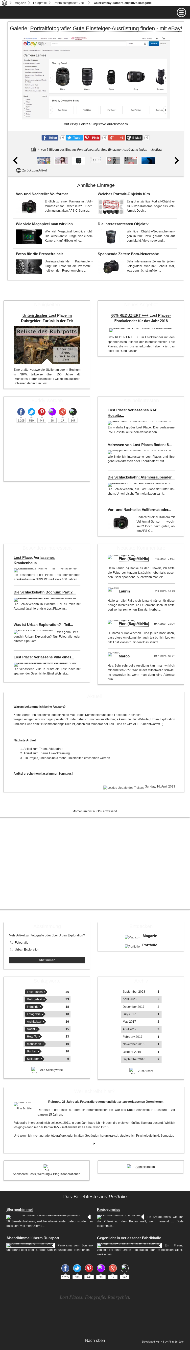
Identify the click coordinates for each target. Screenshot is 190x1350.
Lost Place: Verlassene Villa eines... (44, 657)
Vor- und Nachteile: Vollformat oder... (139, 510)
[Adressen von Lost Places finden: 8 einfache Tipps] (140, 452)
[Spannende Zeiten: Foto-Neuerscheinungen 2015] (111, 266)
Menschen (34, 1044)
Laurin (124, 591)
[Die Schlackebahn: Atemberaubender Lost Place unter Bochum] (140, 484)
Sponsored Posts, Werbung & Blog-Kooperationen (46, 1174)
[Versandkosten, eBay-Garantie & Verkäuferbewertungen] (131, 161)
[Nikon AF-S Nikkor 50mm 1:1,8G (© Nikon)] (78, 161)
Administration (145, 1167)
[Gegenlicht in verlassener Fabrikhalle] (129, 1245)
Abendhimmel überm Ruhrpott (32, 1238)
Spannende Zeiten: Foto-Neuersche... (130, 254)
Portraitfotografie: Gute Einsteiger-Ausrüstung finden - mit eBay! (106, 28)
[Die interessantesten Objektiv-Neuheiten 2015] (111, 236)
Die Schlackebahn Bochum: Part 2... (44, 592)
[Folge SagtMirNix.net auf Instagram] (52, 412)
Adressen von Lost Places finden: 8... (140, 445)
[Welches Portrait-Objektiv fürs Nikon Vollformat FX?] (111, 206)
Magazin (20, 2)
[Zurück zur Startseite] (4, 3)
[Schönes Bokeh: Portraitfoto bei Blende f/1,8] (61, 161)
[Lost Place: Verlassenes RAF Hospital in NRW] (140, 423)
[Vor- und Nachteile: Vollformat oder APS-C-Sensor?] (29, 206)
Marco (124, 656)
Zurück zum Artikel (34, 170)
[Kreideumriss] (120, 1217)
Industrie (33, 1007)
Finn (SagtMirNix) (134, 559)
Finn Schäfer (176, 1341)
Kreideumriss (108, 1209)
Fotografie (40, 2)
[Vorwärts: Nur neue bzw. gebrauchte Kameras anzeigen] (175, 106)
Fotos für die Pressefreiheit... (41, 254)
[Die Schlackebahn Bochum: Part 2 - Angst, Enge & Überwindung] (46, 599)
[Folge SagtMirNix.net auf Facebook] (21, 412)
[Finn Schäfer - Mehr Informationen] (24, 1104)
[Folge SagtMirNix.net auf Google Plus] (62, 412)
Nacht (31, 1029)
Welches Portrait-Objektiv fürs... (125, 194)
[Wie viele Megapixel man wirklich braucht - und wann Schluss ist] (29, 236)
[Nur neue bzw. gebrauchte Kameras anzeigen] (113, 161)
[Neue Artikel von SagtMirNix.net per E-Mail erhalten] (73, 412)
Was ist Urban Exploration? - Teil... (43, 625)
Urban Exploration (27, 949)
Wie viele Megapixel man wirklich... (46, 224)
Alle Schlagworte (51, 1070)
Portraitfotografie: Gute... (70, 2)
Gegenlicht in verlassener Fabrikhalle (129, 1238)
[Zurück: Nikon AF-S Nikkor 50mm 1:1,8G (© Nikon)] (16, 106)
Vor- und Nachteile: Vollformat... (43, 194)
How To (32, 1036)
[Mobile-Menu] (95, 12)
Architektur (34, 1021)
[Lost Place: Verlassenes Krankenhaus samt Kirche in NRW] (46, 570)
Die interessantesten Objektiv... (124, 224)
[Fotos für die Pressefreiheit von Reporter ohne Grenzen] (29, 266)
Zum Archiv (145, 1071)
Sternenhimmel (19, 1209)
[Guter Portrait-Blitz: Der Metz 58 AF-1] (148, 161)
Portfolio (149, 945)
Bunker (32, 1051)
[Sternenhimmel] (48, 1217)
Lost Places (35, 992)
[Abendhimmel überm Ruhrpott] (30, 1245)
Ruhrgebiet (34, 999)
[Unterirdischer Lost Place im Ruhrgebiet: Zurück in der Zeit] (47, 345)
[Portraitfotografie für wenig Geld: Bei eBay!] (43, 161)
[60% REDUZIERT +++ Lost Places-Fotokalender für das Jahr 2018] (141, 330)
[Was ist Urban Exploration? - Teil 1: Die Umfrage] (34, 632)
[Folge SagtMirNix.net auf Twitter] (31, 412)
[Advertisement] (95, 869)
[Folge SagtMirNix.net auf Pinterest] (42, 412)
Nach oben (95, 1340)
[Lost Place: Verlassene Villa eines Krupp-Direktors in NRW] (46, 664)
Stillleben (33, 1059)
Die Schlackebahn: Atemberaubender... (141, 477)
